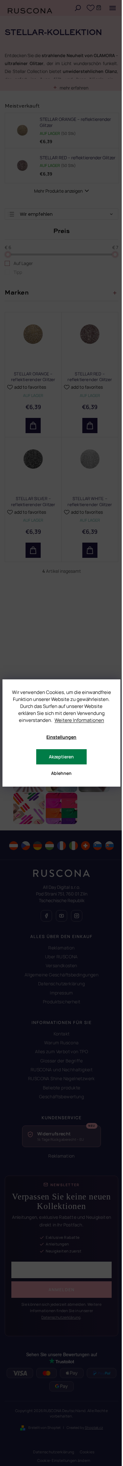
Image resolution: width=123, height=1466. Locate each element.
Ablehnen (61, 773)
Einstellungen (61, 737)
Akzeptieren (61, 757)
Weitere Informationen (79, 720)
